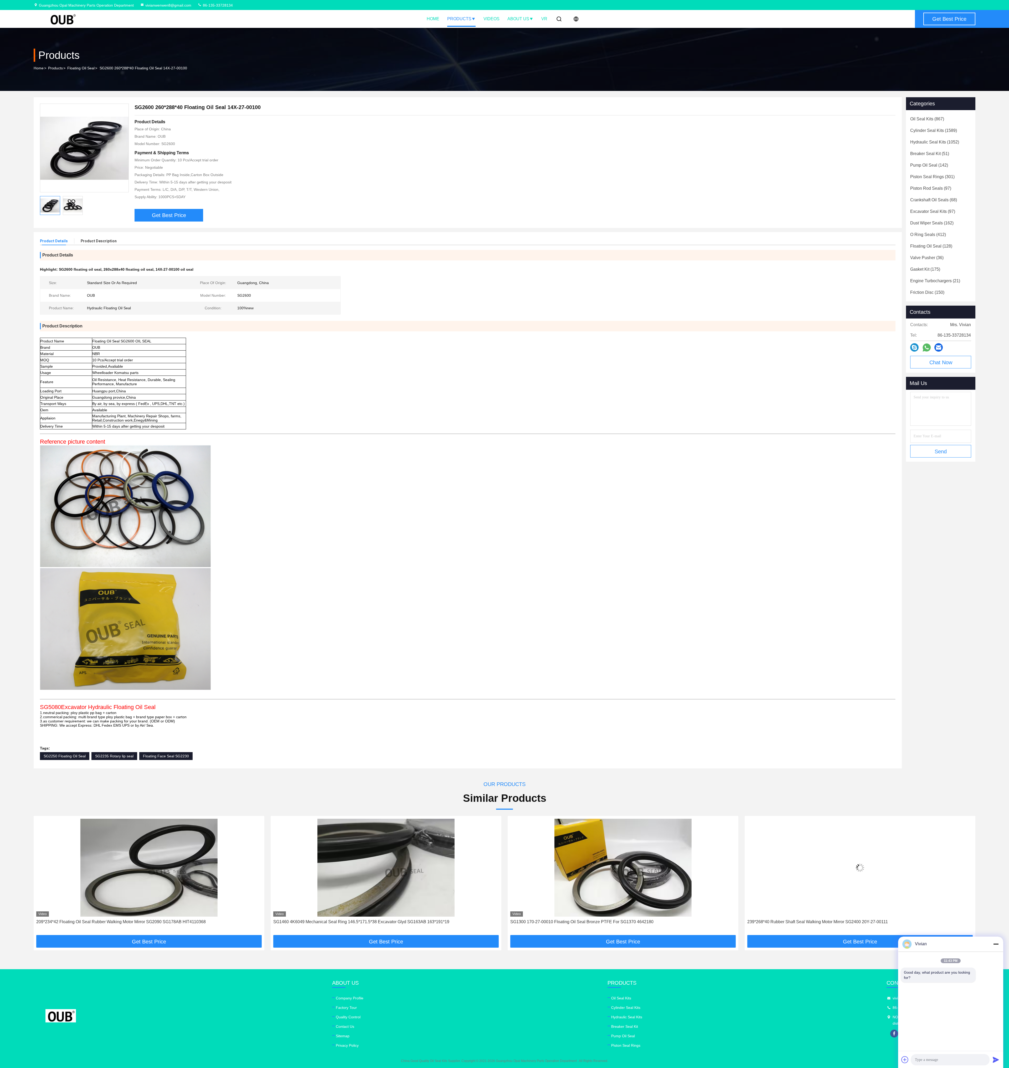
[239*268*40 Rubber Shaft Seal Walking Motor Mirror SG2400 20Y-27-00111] (623, 868)
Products (459, 19)
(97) (930, 188)
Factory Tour (346, 1007)
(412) (928, 234)
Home (433, 19)
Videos (491, 19)
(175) (925, 269)
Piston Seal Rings (625, 1045)
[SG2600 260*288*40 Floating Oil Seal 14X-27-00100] (84, 148)
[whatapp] (926, 347)
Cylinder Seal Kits (625, 1007)
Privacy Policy (347, 1045)
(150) (927, 292)
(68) (933, 200)
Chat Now (940, 362)
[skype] (914, 347)
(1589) (933, 130)
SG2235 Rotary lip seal (114, 756)
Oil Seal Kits (621, 998)
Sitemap (342, 1036)
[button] (43, 877)
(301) (932, 176)
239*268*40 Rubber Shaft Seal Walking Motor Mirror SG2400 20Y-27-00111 (580, 922)
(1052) (934, 142)
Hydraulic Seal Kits (626, 1017)
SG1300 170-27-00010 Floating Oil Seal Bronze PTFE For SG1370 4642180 (344, 922)
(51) (929, 153)
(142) (929, 165)
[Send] (996, 1059)
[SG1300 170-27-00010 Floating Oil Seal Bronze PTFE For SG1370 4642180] (386, 868)
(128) (931, 246)
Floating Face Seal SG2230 (166, 756)
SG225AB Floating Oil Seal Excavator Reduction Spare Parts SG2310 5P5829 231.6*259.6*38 (835, 922)
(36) (927, 257)
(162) (932, 223)
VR (544, 19)
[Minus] (996, 944)
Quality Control (348, 1017)
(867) (927, 119)
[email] (938, 347)
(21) (935, 281)
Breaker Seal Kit (624, 1026)
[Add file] (905, 1059)
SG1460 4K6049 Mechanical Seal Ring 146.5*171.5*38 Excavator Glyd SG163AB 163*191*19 (124, 922)
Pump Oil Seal (623, 1036)
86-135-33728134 (217, 5)
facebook (894, 1034)
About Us (518, 19)
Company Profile (349, 998)
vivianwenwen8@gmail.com (168, 5)
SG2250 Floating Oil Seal (65, 756)
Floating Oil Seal (81, 68)
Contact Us (345, 1026)
